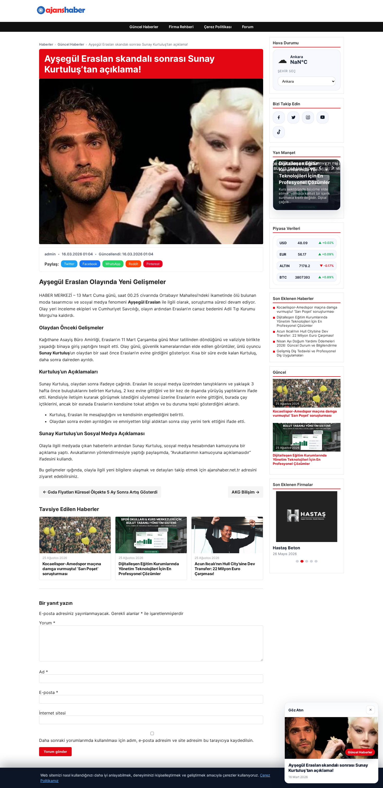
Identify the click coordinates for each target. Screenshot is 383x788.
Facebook (90, 264)
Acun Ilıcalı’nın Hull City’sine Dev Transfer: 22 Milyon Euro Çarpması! (305, 333)
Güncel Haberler (143, 26)
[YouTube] (323, 118)
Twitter (69, 264)
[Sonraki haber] (332, 167)
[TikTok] (279, 132)
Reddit (133, 264)
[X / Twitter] (293, 118)
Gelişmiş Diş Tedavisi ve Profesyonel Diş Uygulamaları (306, 353)
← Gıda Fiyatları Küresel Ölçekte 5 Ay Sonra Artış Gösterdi (100, 492)
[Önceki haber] (321, 167)
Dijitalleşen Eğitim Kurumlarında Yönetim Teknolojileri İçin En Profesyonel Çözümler (302, 321)
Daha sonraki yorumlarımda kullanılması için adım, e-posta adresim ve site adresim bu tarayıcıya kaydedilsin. (146, 740)
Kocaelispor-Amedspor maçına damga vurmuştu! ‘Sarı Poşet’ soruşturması (307, 309)
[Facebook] (279, 118)
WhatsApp (113, 264)
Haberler (46, 44)
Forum (248, 26)
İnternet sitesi (52, 713)
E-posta (48, 692)
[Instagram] (308, 118)
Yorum (47, 622)
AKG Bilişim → (246, 492)
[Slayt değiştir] (297, 561)
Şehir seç (287, 71)
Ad (43, 671)
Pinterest (152, 264)
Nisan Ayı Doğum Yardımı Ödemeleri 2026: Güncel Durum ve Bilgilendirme (307, 343)
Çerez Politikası (218, 26)
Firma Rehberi (181, 26)
